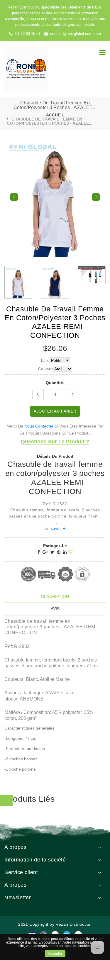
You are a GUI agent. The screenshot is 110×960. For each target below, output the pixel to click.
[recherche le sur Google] (45, 552)
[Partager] (39, 552)
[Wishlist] (69, 552)
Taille (45, 360)
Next (96, 197)
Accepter (55, 953)
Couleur (45, 369)
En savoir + (55, 528)
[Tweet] (52, 552)
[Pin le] (58, 552)
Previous (14, 197)
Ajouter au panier (55, 411)
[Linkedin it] (65, 552)
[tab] (55, 597)
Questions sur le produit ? (55, 442)
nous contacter (38, 426)
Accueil (55, 115)
